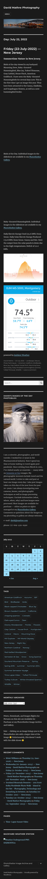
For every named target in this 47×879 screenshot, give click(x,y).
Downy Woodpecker (13, 625)
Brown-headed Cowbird (15, 611)
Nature (37, 361)
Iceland (7, 634)
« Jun (11, 578)
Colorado (26, 616)
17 (6, 565)
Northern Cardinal (12, 648)
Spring (35, 661)
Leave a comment (29, 370)
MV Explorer (9, 639)
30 (40, 569)
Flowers (36, 625)
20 (23, 565)
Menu (7, 14)
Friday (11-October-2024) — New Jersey (23, 770)
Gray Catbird (14, 365)
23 (40, 565)
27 (23, 569)
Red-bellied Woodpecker (15, 652)
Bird (6, 602)
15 (35, 560)
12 (18, 560)
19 (18, 565)
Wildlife (18, 370)
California (32, 611)
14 (29, 560)
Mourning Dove (34, 365)
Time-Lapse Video (12, 675)
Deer (24, 620)
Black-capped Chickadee (15, 607)
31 (6, 574)
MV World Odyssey (26, 639)
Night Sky (21, 643)
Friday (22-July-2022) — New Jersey (22, 50)
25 (12, 569)
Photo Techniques (10, 363)
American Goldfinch (25, 363)
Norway (26, 648)
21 (29, 565)
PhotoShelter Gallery (13, 228)
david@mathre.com (19, 520)
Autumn (28, 597)
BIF (35, 597)
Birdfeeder (37, 363)
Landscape (30, 361)
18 (12, 565)
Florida (28, 625)
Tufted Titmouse (9, 370)
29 (35, 569)
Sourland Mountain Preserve (16, 661)
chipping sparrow (12, 616)
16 (40, 560)
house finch (24, 365)
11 (12, 560)
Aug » (35, 578)
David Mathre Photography (22, 7)
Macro (16, 634)
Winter (17, 684)
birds (24, 602)
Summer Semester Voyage (16, 670)
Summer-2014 (33, 666)
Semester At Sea (11, 657)
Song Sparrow (35, 657)
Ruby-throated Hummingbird (23, 367)
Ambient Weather (21, 355)
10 (6, 560)
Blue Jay (7, 365)
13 (23, 560)
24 (6, 569)
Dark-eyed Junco (11, 620)
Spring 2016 (9, 666)
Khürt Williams (12, 758)
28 (29, 569)
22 (35, 565)
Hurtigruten (36, 629)
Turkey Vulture (10, 680)
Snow (24, 657)
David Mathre (8, 361)
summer (37, 367)
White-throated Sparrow (31, 680)
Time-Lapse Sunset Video (17, 822)
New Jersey (8, 367)
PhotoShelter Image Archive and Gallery (18, 864)
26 (18, 569)
